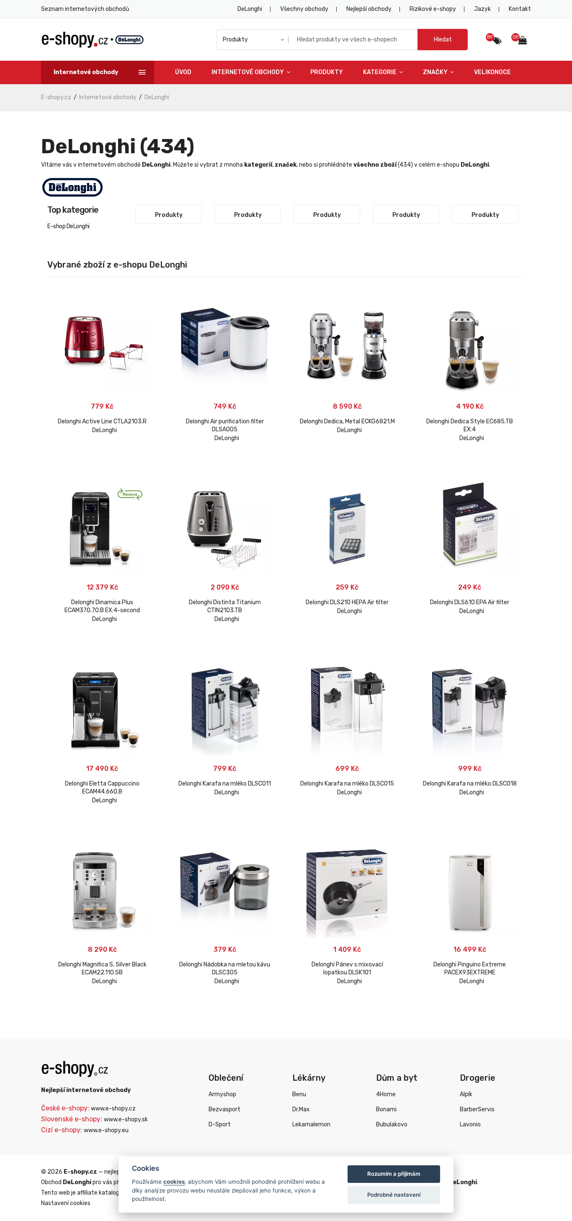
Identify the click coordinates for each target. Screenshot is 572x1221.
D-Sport (220, 1124)
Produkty (326, 72)
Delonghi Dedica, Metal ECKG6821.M (347, 421)
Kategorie (380, 72)
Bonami (386, 1109)
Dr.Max (301, 1109)
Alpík (466, 1094)
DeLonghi (249, 9)
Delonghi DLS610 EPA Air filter (469, 602)
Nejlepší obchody (369, 9)
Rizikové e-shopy (433, 9)
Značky (436, 72)
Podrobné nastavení (393, 1194)
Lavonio (470, 1124)
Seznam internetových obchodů (85, 9)
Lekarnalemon (311, 1124)
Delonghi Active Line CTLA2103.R (102, 421)
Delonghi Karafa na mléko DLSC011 (224, 783)
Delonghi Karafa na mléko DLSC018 (470, 783)
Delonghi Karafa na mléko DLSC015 (347, 783)
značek (285, 164)
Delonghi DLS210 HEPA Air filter (347, 602)
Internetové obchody (248, 72)
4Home (386, 1094)
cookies (174, 1181)
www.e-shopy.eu (106, 1130)
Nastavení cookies (65, 1203)
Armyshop (222, 1094)
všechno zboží (375, 164)
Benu (299, 1094)
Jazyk (482, 9)
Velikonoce (492, 72)
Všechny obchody (304, 9)
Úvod (183, 72)
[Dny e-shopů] (524, 41)
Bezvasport (224, 1109)
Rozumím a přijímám (393, 1173)
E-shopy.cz (56, 97)
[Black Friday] (497, 41)
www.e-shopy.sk (126, 1119)
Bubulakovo (391, 1124)
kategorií (258, 164)
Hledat (443, 39)
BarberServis (477, 1109)
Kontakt (520, 9)
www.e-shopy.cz (113, 1108)
